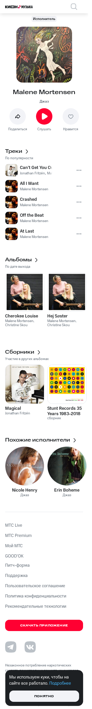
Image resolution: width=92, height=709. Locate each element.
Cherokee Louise (21, 316)
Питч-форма (17, 565)
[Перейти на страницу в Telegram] (10, 647)
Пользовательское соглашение (35, 586)
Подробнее (60, 683)
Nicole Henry (24, 490)
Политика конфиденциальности (35, 596)
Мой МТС (14, 546)
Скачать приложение (44, 625)
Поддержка (16, 576)
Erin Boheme (66, 490)
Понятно (44, 696)
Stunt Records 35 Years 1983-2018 (64, 411)
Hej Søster (57, 316)
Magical (13, 408)
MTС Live (13, 525)
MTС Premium (18, 536)
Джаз (44, 101)
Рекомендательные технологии (35, 606)
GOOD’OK (14, 556)
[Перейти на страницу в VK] (30, 647)
